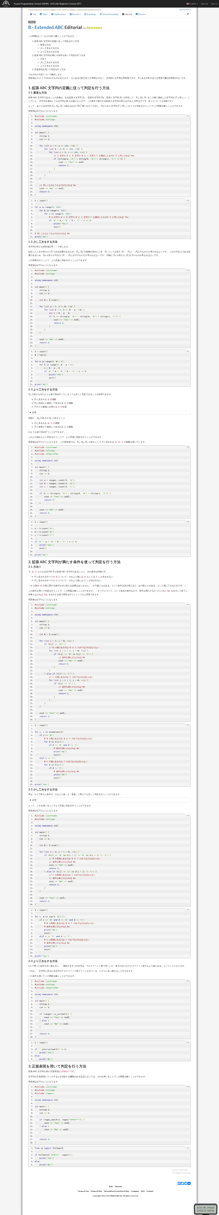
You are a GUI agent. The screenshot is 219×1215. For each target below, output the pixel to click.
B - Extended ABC (46, 27)
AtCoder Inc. (117, 1196)
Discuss (142, 14)
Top (34, 14)
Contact (149, 1191)
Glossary (118, 1186)
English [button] (193, 3)
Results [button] (75, 14)
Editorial (128, 14)
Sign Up (204, 3)
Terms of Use (83, 1191)
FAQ (143, 1191)
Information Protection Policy (116, 1191)
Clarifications (59, 14)
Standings (91, 14)
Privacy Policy (96, 1191)
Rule (111, 1186)
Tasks (45, 14)
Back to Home (185, 9)
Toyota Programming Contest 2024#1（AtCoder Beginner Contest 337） (48, 3)
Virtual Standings (110, 14)
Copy (188, 116)
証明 (34, 412)
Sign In (214, 3)
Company (135, 1191)
